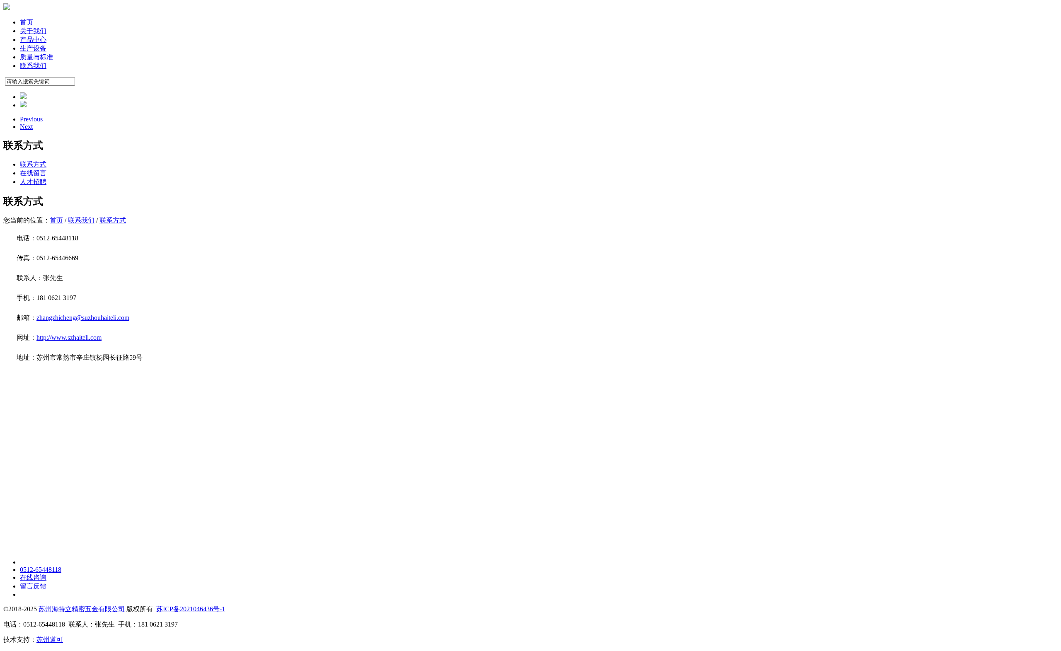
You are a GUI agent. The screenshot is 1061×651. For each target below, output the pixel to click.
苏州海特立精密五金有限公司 (82, 608)
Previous (31, 119)
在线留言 (33, 173)
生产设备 (33, 48)
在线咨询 (33, 577)
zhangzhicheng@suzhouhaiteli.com (82, 317)
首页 (26, 22)
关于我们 (33, 30)
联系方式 (33, 164)
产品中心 (33, 39)
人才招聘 (33, 181)
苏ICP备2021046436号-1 (190, 608)
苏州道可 (49, 639)
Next (26, 126)
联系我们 (33, 65)
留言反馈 (33, 586)
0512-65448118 (40, 569)
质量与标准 (36, 57)
